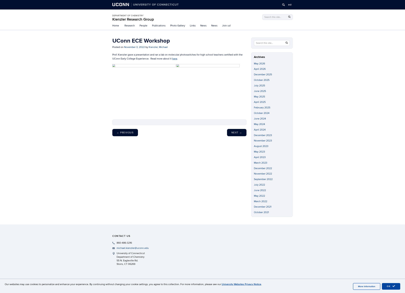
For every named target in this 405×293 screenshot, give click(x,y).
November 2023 (263, 140)
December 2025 (263, 74)
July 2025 (259, 85)
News (203, 25)
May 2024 (259, 124)
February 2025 (262, 107)
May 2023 (259, 151)
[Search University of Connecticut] (283, 4)
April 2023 (260, 157)
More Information (366, 286)
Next (236, 132)
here (174, 58)
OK (389, 286)
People (143, 25)
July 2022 (259, 184)
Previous (125, 132)
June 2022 (260, 190)
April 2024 (260, 129)
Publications (158, 25)
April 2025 (260, 102)
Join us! (226, 25)
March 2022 (260, 201)
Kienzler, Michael (158, 47)
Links (193, 25)
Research (130, 25)
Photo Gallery (177, 25)
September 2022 (263, 179)
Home (115, 25)
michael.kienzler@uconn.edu (133, 248)
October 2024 (261, 113)
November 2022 (263, 173)
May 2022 (259, 195)
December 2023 (263, 135)
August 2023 (261, 146)
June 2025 (260, 91)
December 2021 (262, 206)
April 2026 (260, 69)
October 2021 (261, 212)
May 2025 (259, 96)
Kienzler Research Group (133, 19)
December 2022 (263, 168)
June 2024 (260, 118)
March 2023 (260, 162)
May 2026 (259, 63)
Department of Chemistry (127, 15)
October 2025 (261, 80)
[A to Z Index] (289, 4)
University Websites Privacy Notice (241, 284)
